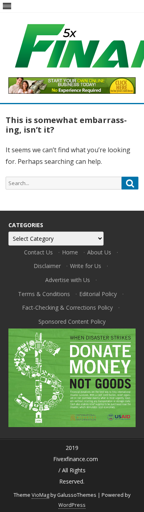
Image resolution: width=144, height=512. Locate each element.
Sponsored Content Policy (72, 321)
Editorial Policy (98, 294)
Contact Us (38, 252)
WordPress (72, 505)
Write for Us (85, 266)
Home (70, 252)
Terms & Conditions (44, 294)
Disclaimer (47, 266)
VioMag (40, 495)
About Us (99, 252)
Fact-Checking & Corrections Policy (67, 307)
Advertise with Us (67, 280)
